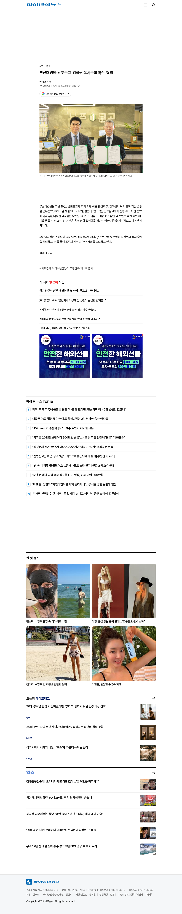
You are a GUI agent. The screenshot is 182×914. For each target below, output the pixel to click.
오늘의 (38, 698)
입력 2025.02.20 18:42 (64, 86)
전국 (48, 66)
